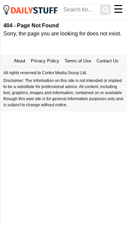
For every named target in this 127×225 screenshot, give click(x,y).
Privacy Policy (45, 60)
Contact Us (108, 60)
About (19, 60)
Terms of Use (78, 60)
